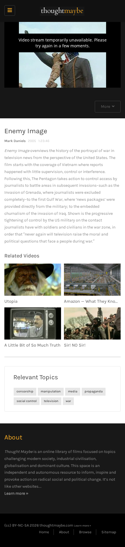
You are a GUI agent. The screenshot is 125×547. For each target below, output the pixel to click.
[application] (62, 55)
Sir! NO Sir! (74, 345)
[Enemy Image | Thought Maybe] (61, 11)
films (77, 451)
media (72, 391)
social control (27, 401)
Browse (85, 532)
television (51, 401)
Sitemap (108, 532)
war (68, 401)
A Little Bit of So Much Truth (32, 345)
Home (44, 532)
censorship (25, 391)
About (64, 532)
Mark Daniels (15, 141)
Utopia (10, 301)
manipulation (51, 391)
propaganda (94, 391)
